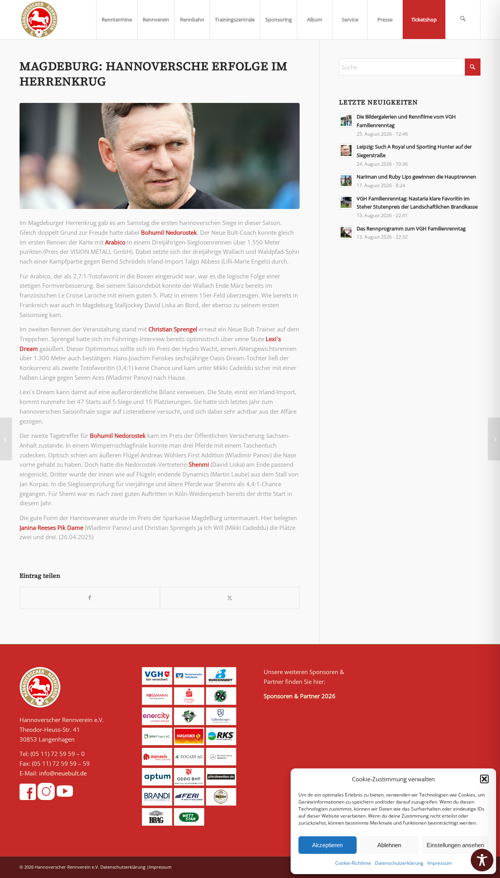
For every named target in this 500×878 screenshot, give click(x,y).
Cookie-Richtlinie (353, 863)
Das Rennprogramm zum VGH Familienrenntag (411, 228)
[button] (484, 779)
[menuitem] (116, 19)
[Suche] (462, 19)
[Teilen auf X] (230, 598)
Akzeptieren (327, 845)
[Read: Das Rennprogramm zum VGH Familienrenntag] (346, 232)
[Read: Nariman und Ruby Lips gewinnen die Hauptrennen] (346, 180)
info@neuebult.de (63, 773)
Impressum (439, 863)
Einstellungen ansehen (455, 845)
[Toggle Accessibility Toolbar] (482, 860)
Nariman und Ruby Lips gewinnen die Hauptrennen (416, 176)
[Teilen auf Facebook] (90, 598)
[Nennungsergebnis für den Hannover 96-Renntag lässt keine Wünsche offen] (6, 439)
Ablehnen (389, 845)
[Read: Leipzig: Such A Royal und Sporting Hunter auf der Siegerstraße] (346, 150)
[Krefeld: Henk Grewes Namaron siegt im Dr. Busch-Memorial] (494, 439)
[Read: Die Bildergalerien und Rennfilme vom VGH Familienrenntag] (346, 120)
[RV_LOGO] (39, 19)
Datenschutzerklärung (399, 863)
